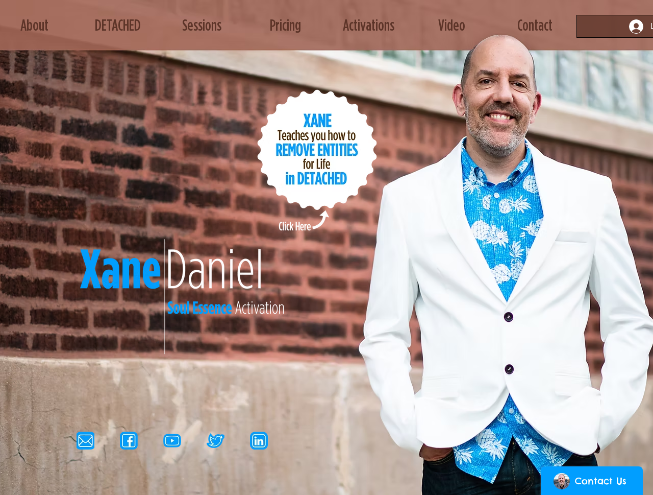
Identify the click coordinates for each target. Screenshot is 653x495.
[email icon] (85, 441)
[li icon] (259, 441)
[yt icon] (172, 441)
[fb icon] (129, 441)
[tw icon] (215, 441)
